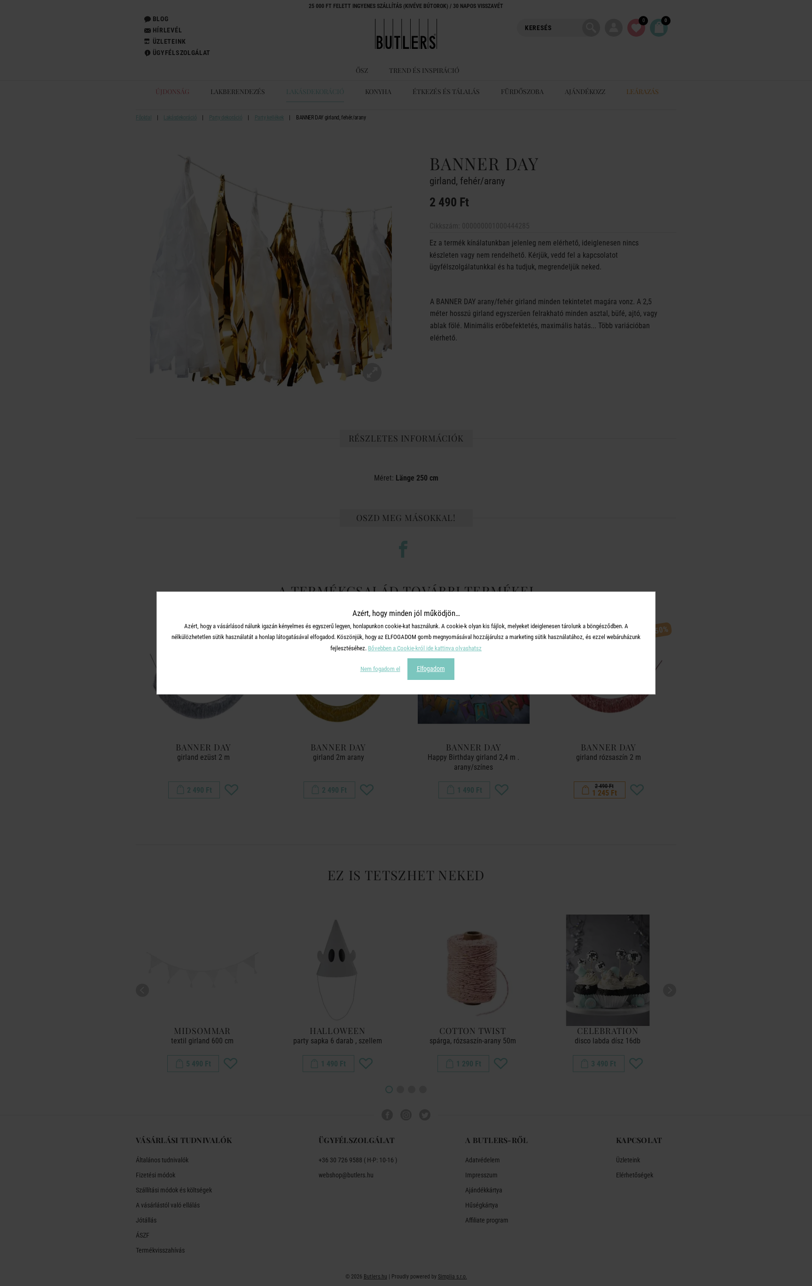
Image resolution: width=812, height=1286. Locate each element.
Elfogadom (431, 668)
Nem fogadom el (380, 668)
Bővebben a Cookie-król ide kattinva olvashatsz (425, 648)
